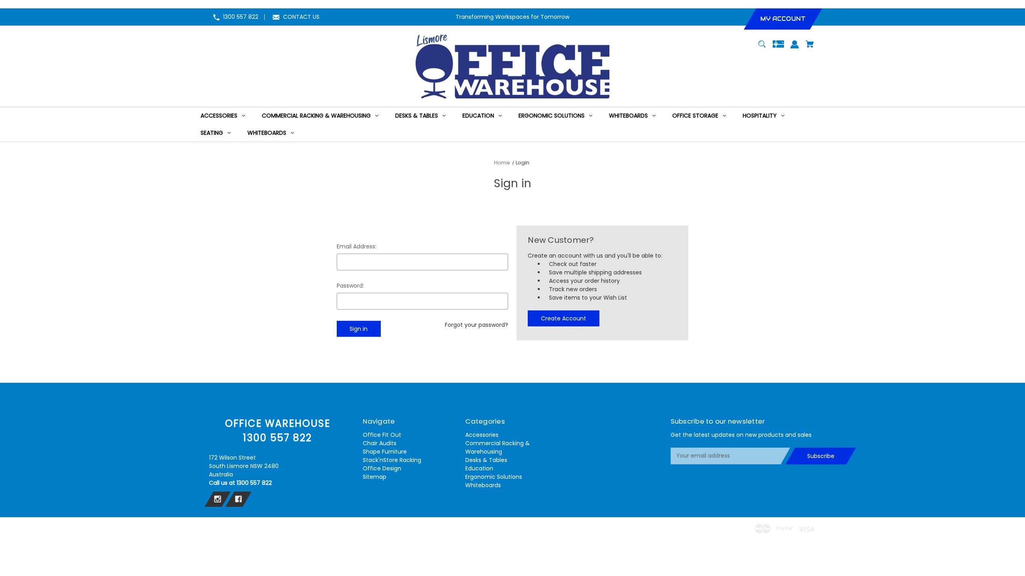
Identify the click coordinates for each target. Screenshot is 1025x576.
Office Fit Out (382, 435)
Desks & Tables (486, 460)
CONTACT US (301, 17)
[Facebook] (238, 499)
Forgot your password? (476, 325)
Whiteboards (483, 485)
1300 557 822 (240, 17)
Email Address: (356, 246)
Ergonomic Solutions (493, 477)
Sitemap (374, 477)
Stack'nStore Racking (392, 460)
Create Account (563, 318)
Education (479, 468)
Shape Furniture (385, 452)
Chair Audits (379, 443)
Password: (350, 286)
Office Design (382, 468)
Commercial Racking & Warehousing (497, 447)
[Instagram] (217, 499)
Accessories (481, 435)
